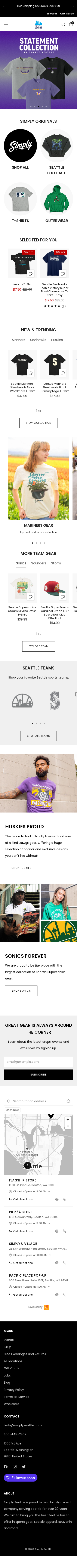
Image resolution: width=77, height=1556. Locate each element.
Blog (7, 1382)
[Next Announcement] (73, 6)
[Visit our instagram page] (14, 1466)
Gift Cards (67, 13)
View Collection (38, 423)
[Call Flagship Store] (64, 1199)
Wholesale (11, 1404)
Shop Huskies (22, 868)
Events (9, 1340)
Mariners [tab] (18, 340)
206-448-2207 (15, 1434)
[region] (38, 1144)
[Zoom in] (68, 1120)
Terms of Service (16, 1397)
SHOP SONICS (21, 990)
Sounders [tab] (38, 563)
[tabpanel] (38, 381)
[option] (38, 1190)
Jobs (7, 1375)
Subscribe (38, 1074)
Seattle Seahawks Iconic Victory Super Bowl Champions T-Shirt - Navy (54, 289)
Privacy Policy (14, 1389)
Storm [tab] (56, 563)
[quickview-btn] (30, 273)
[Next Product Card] (62, 268)
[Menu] (6, 24)
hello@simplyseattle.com (23, 1425)
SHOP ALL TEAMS (38, 736)
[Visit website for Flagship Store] (56, 1199)
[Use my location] (68, 1101)
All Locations (13, 1361)
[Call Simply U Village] (64, 1262)
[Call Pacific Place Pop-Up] (64, 1294)
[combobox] (38, 1101)
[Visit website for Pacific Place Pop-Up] (56, 1294)
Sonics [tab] (21, 563)
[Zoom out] (68, 1126)
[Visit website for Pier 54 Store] (56, 1231)
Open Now (12, 1110)
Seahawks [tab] (38, 340)
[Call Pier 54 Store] (64, 1231)
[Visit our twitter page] (23, 1466)
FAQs (7, 1347)
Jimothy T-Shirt (22, 284)
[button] (30, 106)
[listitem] (38, 6)
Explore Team (39, 646)
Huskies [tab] (57, 340)
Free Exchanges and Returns (25, 1354)
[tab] (32, 543)
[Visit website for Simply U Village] (56, 1262)
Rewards (52, 13)
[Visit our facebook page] (5, 1466)
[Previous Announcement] (3, 6)
